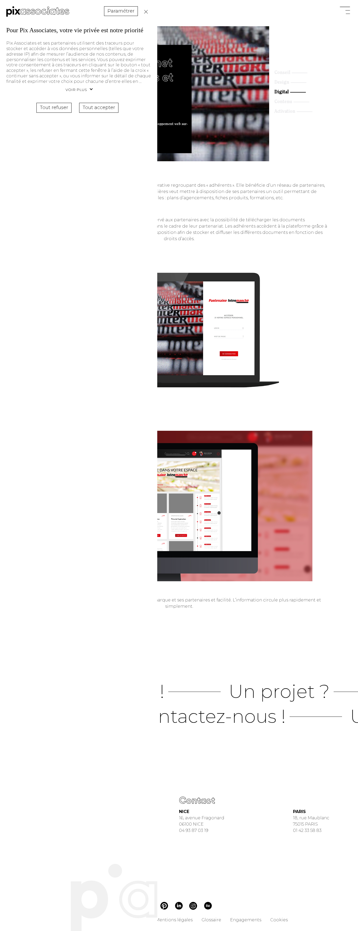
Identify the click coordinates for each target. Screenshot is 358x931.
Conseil (282, 73)
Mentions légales (174, 919)
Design (281, 82)
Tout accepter (99, 107)
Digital (281, 92)
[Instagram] (193, 906)
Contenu (283, 102)
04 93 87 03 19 (193, 830)
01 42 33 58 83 (307, 830)
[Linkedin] (179, 906)
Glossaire (211, 919)
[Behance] (208, 907)
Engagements (245, 919)
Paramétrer (120, 11)
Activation (284, 111)
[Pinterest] (164, 907)
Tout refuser (145, 11)
